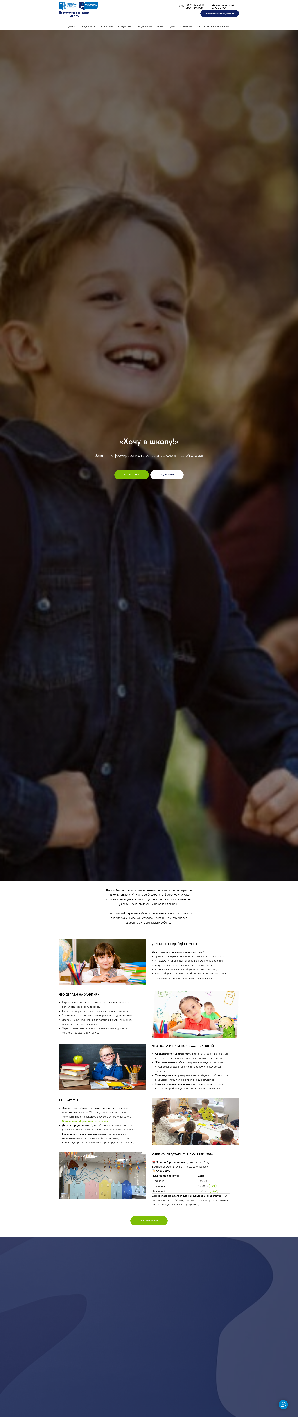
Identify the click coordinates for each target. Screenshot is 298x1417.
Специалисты (144, 26)
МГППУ (74, 16)
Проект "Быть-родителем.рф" (213, 26)
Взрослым (107, 26)
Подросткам (88, 26)
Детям (71, 26)
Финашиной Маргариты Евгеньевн (84, 1121)
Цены (172, 26)
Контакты (186, 26)
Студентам (124, 26)
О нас (160, 26)
